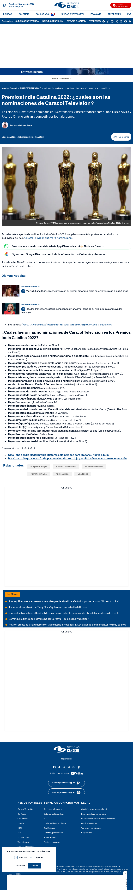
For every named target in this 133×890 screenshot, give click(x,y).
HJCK (20, 828)
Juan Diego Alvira (38, 474)
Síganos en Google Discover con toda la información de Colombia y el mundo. (59, 254)
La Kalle (21, 823)
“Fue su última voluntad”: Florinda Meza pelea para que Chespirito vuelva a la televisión (67, 324)
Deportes (39, 857)
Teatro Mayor (23, 842)
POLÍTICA (7, 14)
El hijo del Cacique (38, 466)
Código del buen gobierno (55, 823)
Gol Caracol (23, 818)
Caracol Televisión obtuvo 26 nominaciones (48, 237)
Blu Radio (22, 814)
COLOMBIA (24, 14)
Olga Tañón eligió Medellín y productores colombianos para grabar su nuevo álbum (58, 454)
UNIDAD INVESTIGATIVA (72, 14)
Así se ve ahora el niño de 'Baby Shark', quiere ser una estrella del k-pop (48, 607)
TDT (45, 818)
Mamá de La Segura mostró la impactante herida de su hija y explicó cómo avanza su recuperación (67, 458)
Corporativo (86, 832)
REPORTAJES (114, 14)
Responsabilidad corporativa (93, 814)
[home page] (66, 5)
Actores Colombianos (66, 466)
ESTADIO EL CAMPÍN (76, 21)
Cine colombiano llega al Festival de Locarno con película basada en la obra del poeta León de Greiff (63, 612)
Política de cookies (89, 823)
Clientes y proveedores (53, 832)
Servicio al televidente (53, 809)
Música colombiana (94, 466)
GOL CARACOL (43, 14)
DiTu (20, 832)
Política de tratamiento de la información (98, 818)
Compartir (121, 137)
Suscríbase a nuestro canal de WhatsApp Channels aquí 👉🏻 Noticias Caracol (58, 246)
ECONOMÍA (96, 14)
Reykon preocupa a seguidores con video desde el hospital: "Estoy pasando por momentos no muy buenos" (68, 624)
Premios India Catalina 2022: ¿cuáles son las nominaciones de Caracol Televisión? (76, 88)
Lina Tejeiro (83, 474)
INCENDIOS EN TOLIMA (53, 21)
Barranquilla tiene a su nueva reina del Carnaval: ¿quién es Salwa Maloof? (49, 618)
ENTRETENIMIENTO (61, 78)
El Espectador (23, 837)
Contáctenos (49, 828)
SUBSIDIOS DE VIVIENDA (27, 21)
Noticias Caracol (9, 88)
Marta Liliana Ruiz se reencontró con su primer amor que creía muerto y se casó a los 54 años (77, 290)
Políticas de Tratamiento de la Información (90, 866)
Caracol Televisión (25, 809)
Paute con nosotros (52, 842)
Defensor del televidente (54, 814)
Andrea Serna (62, 474)
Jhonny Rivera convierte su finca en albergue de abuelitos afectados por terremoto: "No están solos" (64, 601)
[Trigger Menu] (4, 5)
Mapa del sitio (49, 837)
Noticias (23, 857)
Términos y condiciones (91, 828)
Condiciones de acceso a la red (94, 809)
